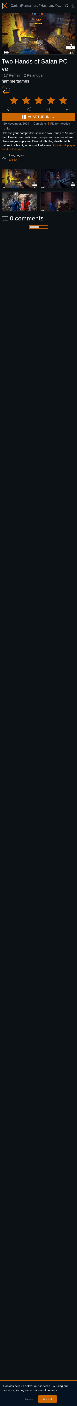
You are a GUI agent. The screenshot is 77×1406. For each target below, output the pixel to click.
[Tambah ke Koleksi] (48, 109)
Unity (6, 128)
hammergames (15, 81)
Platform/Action (60, 123)
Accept (47, 1399)
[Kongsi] (29, 109)
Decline (28, 1399)
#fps (56, 145)
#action (6, 149)
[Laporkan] (68, 109)
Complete (39, 123)
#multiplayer (67, 145)
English (13, 159)
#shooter (17, 149)
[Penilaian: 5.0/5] (38, 101)
